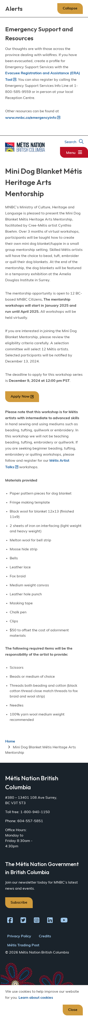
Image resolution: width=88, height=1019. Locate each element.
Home (10, 741)
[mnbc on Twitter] (23, 921)
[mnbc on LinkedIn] (50, 921)
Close (72, 1010)
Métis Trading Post (23, 945)
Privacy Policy (19, 936)
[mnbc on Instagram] (37, 921)
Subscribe (19, 902)
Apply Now (20, 396)
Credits (45, 936)
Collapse (70, 8)
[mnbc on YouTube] (64, 921)
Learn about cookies (36, 998)
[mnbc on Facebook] (10, 921)
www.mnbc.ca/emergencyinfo (30, 118)
